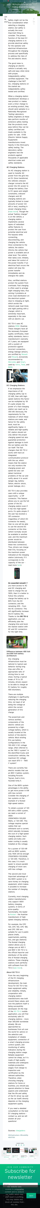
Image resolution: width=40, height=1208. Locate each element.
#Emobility (24, 1135)
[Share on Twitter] (6, 1158)
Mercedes (12, 362)
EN (30, 1)
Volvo (17, 364)
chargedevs (20, 1130)
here (19, 565)
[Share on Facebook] (4, 1158)
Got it (31, 1196)
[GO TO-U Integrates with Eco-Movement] (16, 1150)
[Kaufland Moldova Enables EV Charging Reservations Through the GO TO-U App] (24, 1150)
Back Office (35, 2)
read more (13, 211)
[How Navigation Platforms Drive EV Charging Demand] (33, 1150)
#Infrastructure (14, 1135)
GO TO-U (17, 1011)
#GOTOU (11, 1137)
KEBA (17, 326)
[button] (16, 1145)
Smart (22, 362)
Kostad (13, 914)
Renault (25, 354)
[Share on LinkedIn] (5, 1158)
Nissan (14, 357)
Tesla (23, 364)
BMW (10, 367)
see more (17, 968)
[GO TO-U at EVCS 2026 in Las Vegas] (7, 1150)
